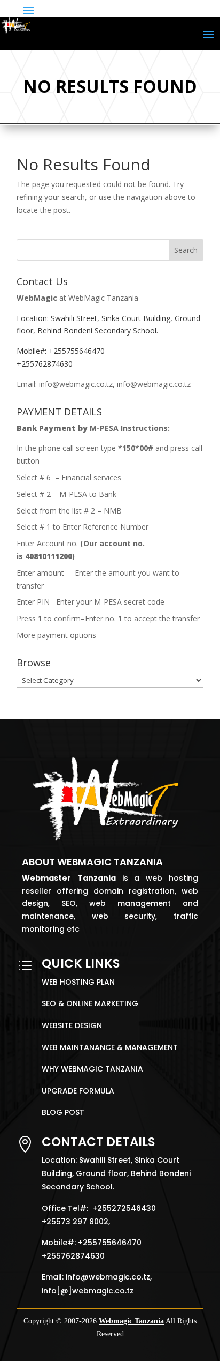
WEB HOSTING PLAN (78, 982)
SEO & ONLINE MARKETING (90, 1003)
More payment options (56, 635)
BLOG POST (63, 1112)
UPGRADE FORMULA (78, 1090)
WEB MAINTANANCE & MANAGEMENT (110, 1047)
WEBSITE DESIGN (72, 1025)
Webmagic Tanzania (131, 1321)
